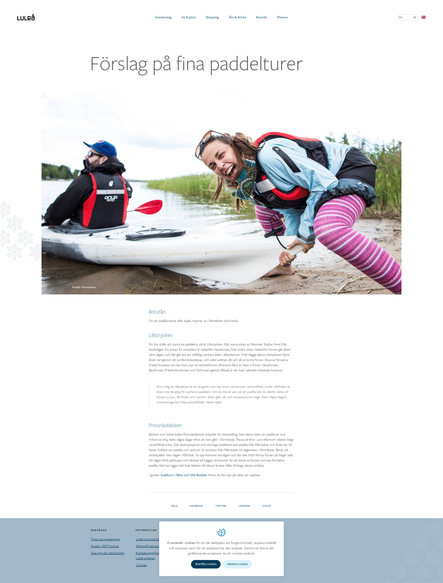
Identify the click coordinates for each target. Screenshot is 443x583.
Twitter (220, 506)
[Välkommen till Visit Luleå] (26, 17)
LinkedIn (244, 506)
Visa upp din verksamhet (107, 553)
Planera (282, 17)
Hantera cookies (237, 564)
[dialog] (221, 549)
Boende (261, 17)
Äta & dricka (237, 17)
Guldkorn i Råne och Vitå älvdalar (184, 475)
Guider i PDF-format (105, 546)
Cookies (141, 565)
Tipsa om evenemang (105, 539)
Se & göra (189, 17)
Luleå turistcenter (148, 539)
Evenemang (163, 17)
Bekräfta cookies (205, 564)
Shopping (212, 17)
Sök (400, 17)
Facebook (196, 506)
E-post (266, 506)
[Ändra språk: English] (424, 17)
